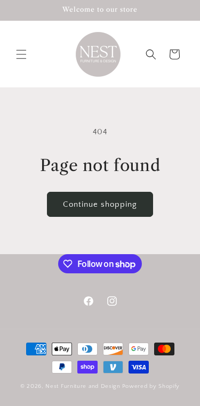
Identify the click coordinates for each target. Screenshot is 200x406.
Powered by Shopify (151, 386)
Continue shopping (100, 204)
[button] (21, 54)
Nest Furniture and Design (83, 386)
